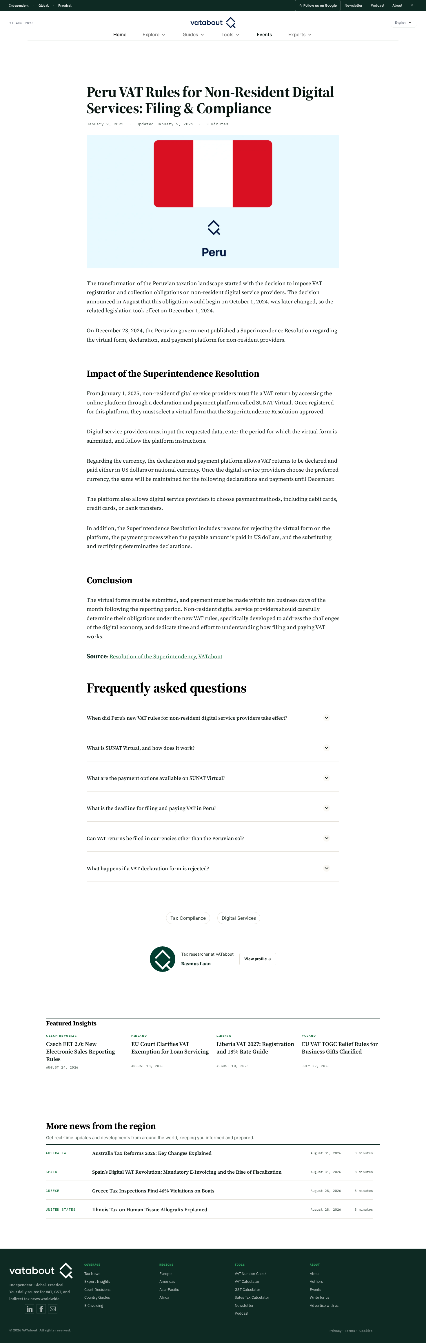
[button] (318, 5)
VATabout (210, 656)
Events (264, 34)
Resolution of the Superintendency (153, 656)
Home (119, 34)
